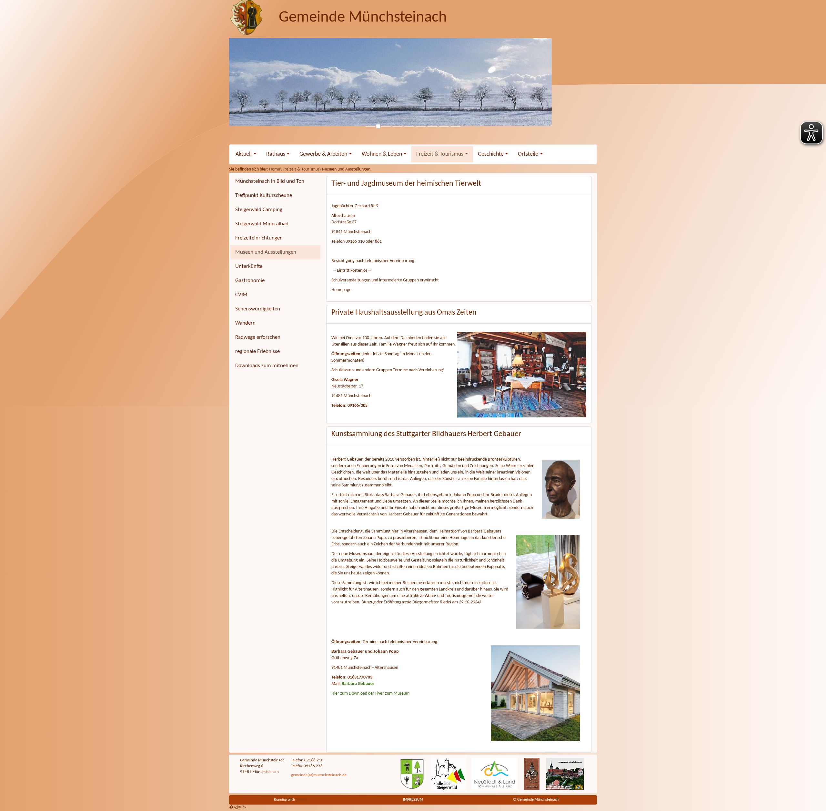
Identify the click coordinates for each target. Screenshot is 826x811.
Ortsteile (528, 154)
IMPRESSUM (413, 800)
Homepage (341, 290)
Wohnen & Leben (382, 154)
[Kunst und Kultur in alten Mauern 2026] (531, 774)
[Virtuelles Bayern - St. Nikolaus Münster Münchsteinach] (565, 774)
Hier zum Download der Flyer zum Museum (370, 693)
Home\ (276, 169)
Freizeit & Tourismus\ (302, 169)
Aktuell (244, 154)
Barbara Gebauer (358, 683)
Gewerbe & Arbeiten (323, 154)
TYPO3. (301, 800)
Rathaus (275, 154)
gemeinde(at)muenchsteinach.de (319, 775)
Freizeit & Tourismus (439, 154)
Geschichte (491, 154)
